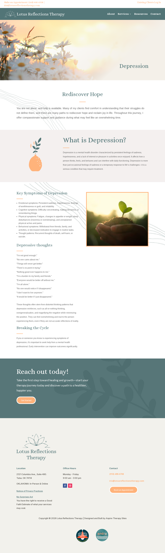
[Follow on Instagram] (70, 486)
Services (123, 13)
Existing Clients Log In (149, 2)
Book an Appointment (123, 490)
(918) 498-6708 (35, 2)
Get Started (26, 400)
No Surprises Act (24, 497)
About (111, 13)
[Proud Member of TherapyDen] (82, 541)
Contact (156, 13)
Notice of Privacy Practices (29, 491)
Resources (141, 13)
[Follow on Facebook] (65, 486)
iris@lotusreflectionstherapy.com (22, 5)
